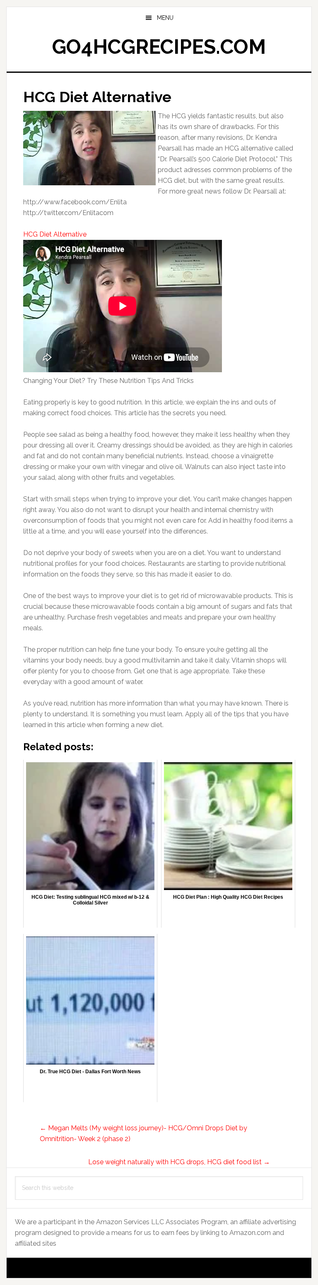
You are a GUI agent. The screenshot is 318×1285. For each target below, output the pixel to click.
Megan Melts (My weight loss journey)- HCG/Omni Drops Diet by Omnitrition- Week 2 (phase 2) (143, 1133)
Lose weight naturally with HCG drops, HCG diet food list (179, 1162)
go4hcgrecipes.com (159, 46)
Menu (165, 17)
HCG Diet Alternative (55, 234)
